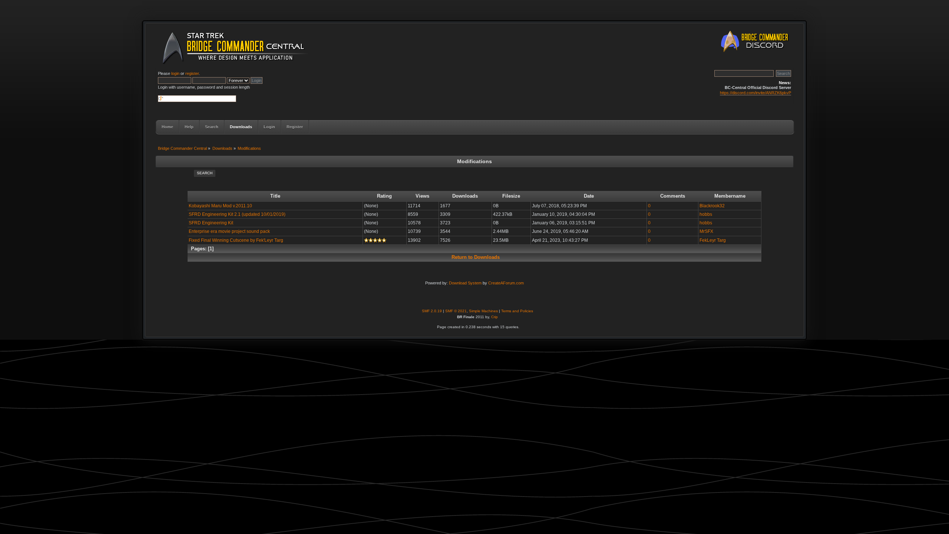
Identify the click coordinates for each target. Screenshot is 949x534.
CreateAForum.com (506, 283)
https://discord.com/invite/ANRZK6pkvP (755, 92)
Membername (729, 196)
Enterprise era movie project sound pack (229, 231)
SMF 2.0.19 (432, 311)
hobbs (706, 214)
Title (275, 196)
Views (422, 196)
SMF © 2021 (456, 311)
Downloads (465, 196)
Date (589, 196)
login (175, 73)
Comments (672, 196)
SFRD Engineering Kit (211, 222)
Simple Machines (483, 311)
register (192, 73)
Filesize (511, 196)
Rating (384, 196)
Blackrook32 (712, 205)
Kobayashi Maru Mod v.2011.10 (220, 205)
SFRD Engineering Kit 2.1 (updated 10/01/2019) (237, 214)
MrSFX (706, 231)
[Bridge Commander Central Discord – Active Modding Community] (756, 53)
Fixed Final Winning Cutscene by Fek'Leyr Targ (236, 240)
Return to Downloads (476, 257)
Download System (465, 283)
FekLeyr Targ (713, 240)
